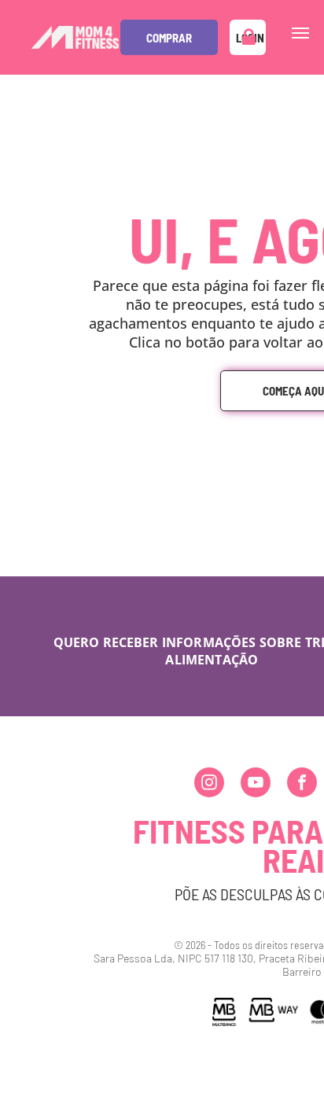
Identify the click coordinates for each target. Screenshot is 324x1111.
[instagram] (209, 784)
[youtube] (256, 784)
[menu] (300, 33)
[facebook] (302, 784)
